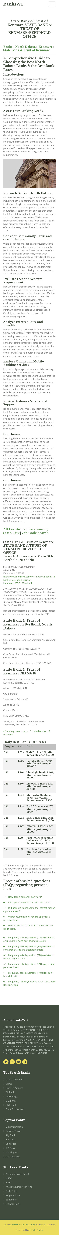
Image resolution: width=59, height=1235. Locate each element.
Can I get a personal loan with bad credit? (29, 902)
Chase (9, 1083)
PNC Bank (11, 1105)
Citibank (10, 1092)
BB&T (9, 1182)
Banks (7, 46)
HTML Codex (36, 1230)
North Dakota (25, 46)
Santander (11, 1199)
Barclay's (10, 1139)
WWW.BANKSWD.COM (23, 1224)
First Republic (13, 1156)
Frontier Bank (13, 1203)
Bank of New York (15, 1109)
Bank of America (14, 1087)
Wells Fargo (12, 1096)
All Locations (14, 529)
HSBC (9, 1178)
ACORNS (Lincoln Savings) (19, 1186)
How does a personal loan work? (25, 896)
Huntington (12, 1152)
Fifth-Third (11, 1191)
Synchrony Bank (14, 1126)
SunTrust (11, 1143)
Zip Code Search (35, 533)
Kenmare (46, 46)
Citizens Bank (13, 1131)
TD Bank (10, 1148)
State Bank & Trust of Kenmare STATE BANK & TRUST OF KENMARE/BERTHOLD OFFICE (30, 29)
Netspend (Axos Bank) (17, 1174)
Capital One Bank (15, 1079)
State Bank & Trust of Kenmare (26, 50)
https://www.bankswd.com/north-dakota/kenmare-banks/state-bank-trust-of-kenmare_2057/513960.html (29, 580)
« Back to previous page (15, 731)
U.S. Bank (11, 1100)
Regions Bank (13, 1195)
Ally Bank (10, 1135)
